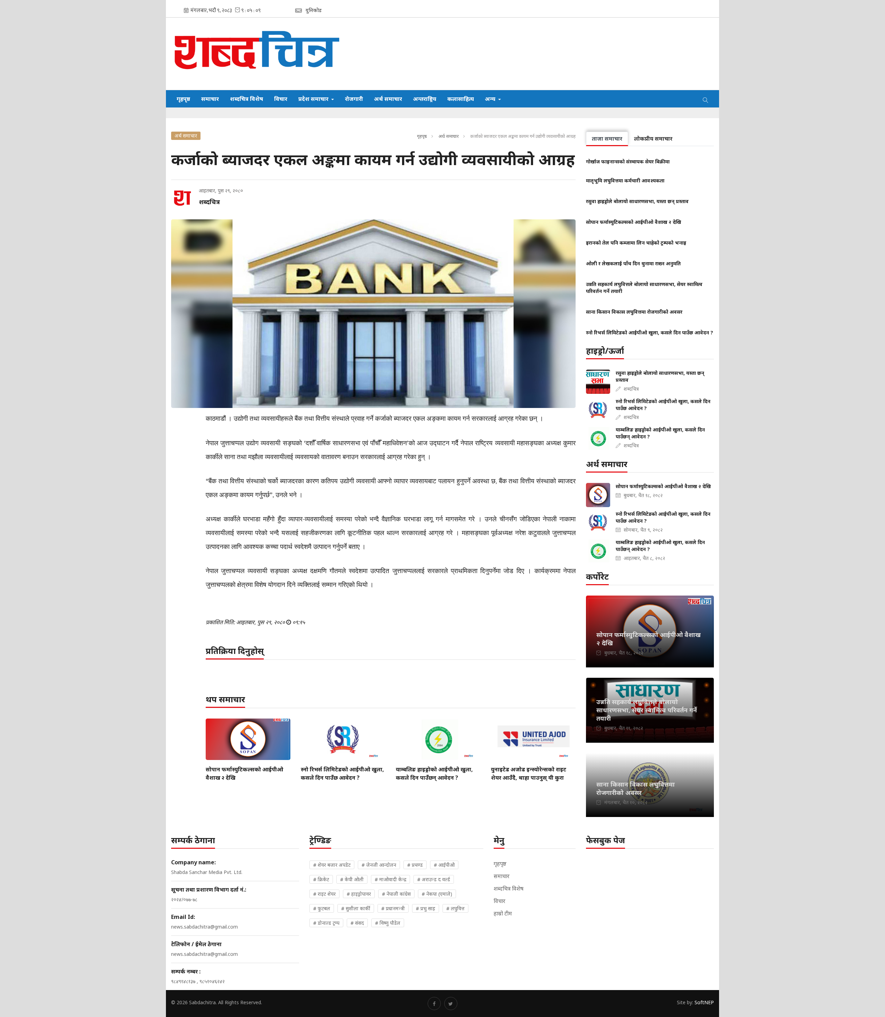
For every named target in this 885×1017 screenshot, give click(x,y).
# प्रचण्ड (415, 865)
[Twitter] (450, 1003)
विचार (280, 99)
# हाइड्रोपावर (359, 894)
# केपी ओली (352, 879)
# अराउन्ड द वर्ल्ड (433, 879)
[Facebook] (434, 1003)
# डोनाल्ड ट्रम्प (326, 923)
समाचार (210, 99)
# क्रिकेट (321, 879)
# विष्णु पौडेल (387, 923)
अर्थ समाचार (388, 99)
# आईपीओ (444, 865)
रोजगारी (354, 99)
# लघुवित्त (455, 908)
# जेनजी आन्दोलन (379, 865)
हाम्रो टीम (503, 913)
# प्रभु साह (425, 908)
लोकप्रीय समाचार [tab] (653, 138)
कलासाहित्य (460, 99)
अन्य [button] (491, 99)
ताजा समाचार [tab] (607, 138)
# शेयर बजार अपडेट (332, 865)
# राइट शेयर (324, 894)
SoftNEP (704, 1002)
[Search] (705, 98)
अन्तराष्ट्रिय (424, 99)
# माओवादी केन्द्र (390, 879)
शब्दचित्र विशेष (246, 99)
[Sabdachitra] (258, 53)
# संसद (357, 923)
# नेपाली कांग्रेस (396, 894)
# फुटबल (321, 908)
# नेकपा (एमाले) (437, 894)
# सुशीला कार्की (355, 908)
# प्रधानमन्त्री (393, 908)
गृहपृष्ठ (183, 99)
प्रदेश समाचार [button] (314, 99)
